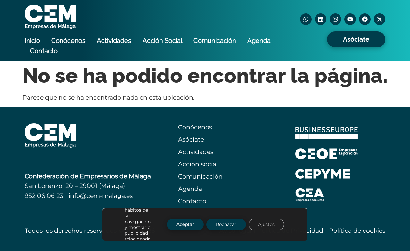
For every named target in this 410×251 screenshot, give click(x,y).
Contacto (44, 51)
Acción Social (162, 41)
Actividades (114, 41)
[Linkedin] (320, 19)
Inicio (32, 41)
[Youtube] (350, 19)
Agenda (259, 41)
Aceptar (185, 225)
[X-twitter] (379, 19)
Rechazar (226, 225)
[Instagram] (335, 19)
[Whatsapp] (306, 19)
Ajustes (266, 225)
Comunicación (214, 41)
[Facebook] (365, 19)
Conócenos (68, 41)
